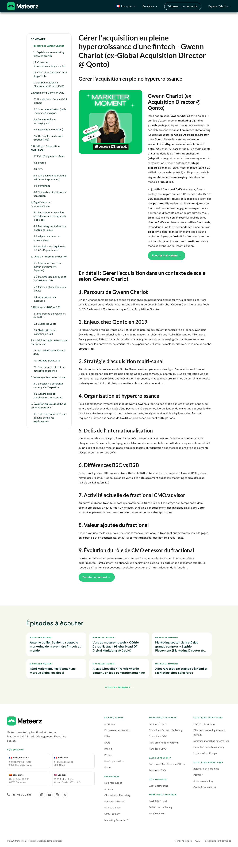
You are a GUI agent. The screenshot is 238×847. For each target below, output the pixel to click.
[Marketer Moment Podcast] (65, 795)
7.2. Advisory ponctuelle (46, 360)
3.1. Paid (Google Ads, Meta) (48, 156)
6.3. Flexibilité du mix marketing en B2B (44, 332)
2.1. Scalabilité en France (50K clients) (50, 101)
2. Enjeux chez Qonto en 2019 (47, 92)
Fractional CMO (157, 724)
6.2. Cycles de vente (44, 323)
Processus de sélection (117, 730)
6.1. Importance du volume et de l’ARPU (49, 315)
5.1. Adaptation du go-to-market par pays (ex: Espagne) (47, 266)
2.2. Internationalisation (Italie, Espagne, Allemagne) (50, 111)
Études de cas (112, 807)
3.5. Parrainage (41, 185)
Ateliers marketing (203, 781)
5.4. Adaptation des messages (44, 298)
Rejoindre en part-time (206, 768)
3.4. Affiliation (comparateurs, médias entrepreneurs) (49, 177)
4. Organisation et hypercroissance (41, 204)
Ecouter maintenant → (166, 255)
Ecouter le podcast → (97, 577)
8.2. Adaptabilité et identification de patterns (47, 395)
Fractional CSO (157, 770)
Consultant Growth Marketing (165, 730)
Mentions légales (183, 840)
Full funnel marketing (160, 807)
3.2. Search (39, 162)
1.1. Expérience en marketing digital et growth (48, 54)
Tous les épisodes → (119, 687)
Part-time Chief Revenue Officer (167, 764)
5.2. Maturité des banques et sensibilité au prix (49, 278)
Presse (108, 755)
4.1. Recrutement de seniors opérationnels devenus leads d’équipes (49, 216)
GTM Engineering (158, 785)
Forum (107, 767)
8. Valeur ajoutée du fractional (48, 377)
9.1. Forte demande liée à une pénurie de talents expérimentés (49, 417)
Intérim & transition (204, 724)
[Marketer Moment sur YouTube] (49, 795)
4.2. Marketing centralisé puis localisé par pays (49, 228)
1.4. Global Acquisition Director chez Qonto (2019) (48, 84)
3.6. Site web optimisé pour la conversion (50, 194)
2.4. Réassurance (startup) (48, 129)
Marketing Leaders (114, 801)
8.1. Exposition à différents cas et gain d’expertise (48, 385)
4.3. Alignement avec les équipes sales (47, 238)
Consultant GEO (158, 736)
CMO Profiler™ (112, 813)
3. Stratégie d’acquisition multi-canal (45, 148)
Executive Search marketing (208, 747)
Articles (108, 789)
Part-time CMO (157, 748)
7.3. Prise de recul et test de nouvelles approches (49, 368)
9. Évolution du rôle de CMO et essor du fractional (48, 405)
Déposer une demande (183, 6)
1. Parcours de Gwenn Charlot (47, 45)
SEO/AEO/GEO (157, 813)
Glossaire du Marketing (117, 795)
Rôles (107, 736)
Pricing (108, 748)
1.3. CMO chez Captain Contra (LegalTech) (50, 74)
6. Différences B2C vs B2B (45, 307)
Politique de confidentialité (217, 840)
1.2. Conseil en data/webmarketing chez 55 (49, 64)
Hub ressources (113, 782)
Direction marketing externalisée (211, 740)
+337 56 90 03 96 (21, 794)
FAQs (107, 742)
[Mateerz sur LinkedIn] (42, 795)
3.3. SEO (38, 169)
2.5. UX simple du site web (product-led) (48, 137)
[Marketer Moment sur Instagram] (57, 795)
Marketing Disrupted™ (116, 820)
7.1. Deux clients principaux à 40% (49, 352)
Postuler (197, 774)
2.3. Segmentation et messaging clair (44, 121)
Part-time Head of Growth (164, 742)
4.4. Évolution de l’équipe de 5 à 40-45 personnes (49, 248)
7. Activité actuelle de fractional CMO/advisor (49, 342)
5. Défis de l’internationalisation (49, 256)
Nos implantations (114, 761)
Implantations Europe (205, 753)
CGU (197, 840)
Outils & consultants (204, 787)
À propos (109, 724)
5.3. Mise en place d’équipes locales (49, 288)
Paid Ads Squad (158, 801)
